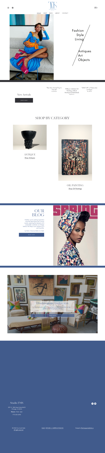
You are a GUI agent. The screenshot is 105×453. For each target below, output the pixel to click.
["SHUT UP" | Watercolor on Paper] (89, 85)
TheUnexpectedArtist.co (87, 428)
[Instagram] (8, 8)
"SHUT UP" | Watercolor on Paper (89, 89)
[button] (95, 82)
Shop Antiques (30, 158)
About (57, 13)
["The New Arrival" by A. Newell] (54, 85)
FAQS (43, 428)
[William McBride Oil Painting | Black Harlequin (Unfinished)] (71, 85)
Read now (31, 234)
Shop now (24, 100)
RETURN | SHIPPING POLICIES (54, 428)
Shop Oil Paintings (75, 189)
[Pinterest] (13, 8)
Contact (65, 13)
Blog (51, 13)
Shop (45, 13)
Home (39, 13)
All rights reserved (18, 430)
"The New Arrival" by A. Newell (54, 89)
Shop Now (52, 315)
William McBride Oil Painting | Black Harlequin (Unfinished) (72, 90)
